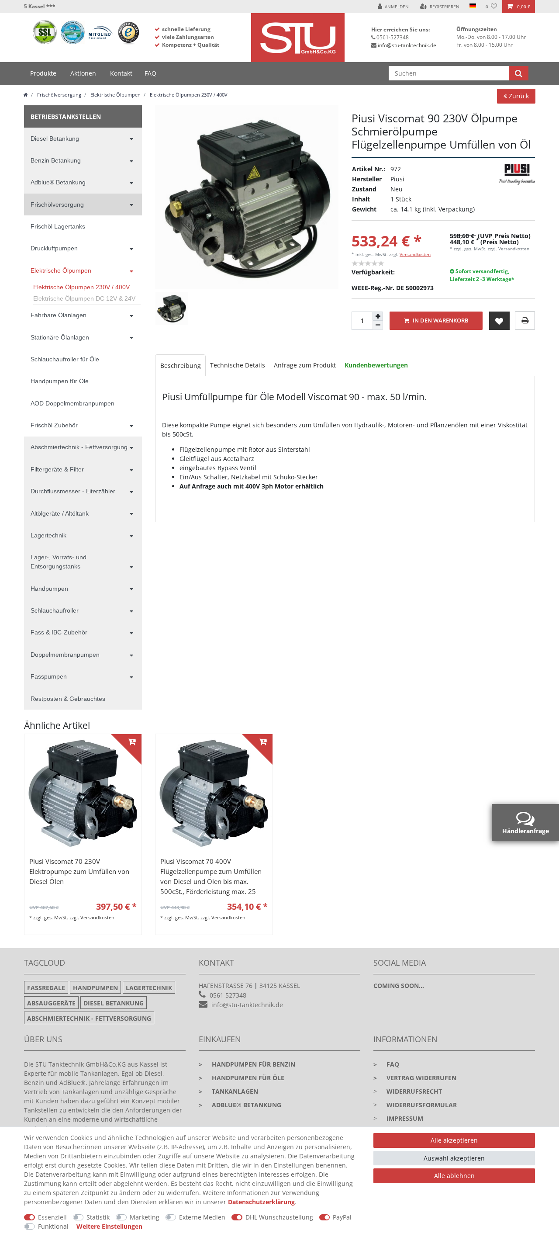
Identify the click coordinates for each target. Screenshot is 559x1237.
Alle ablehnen (454, 1175)
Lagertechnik (48, 535)
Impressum (404, 1118)
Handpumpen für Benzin (247, 1064)
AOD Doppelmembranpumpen (72, 403)
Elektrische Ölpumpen (115, 94)
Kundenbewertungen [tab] (376, 365)
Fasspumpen (49, 676)
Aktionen (83, 73)
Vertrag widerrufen (414, 1078)
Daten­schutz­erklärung (261, 1202)
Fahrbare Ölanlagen (58, 315)
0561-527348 (392, 37)
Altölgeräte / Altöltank (60, 513)
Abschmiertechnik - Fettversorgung (79, 447)
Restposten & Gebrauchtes (68, 698)
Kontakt (121, 73)
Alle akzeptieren (454, 1140)
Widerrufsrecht (414, 1091)
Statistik (98, 1217)
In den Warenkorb (440, 320)
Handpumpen (49, 588)
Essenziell (52, 1217)
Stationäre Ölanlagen (60, 337)
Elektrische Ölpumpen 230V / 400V (188, 94)
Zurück (518, 96)
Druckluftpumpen (54, 248)
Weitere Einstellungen (109, 1226)
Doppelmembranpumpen (65, 654)
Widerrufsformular (421, 1105)
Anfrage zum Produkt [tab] (305, 365)
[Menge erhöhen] (378, 316)
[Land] (472, 6)
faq (386, 1064)
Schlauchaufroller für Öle (65, 359)
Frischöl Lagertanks (58, 226)
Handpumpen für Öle (60, 381)
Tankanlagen (228, 1091)
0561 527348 (228, 995)
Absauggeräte (51, 1003)
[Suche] (518, 73)
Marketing (144, 1217)
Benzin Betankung (56, 160)
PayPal (342, 1217)
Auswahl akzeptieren (454, 1158)
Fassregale (46, 988)
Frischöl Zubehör (54, 425)
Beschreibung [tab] (180, 365)
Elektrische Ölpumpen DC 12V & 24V (84, 298)
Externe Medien (202, 1217)
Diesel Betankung (55, 138)
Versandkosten (415, 254)
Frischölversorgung (58, 94)
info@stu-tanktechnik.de (407, 45)
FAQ (150, 73)
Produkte (43, 73)
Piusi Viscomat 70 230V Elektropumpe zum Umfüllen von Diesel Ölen (79, 871)
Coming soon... (398, 985)
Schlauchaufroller (55, 610)
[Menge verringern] (378, 325)
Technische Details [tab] (237, 365)
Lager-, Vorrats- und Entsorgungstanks (58, 562)
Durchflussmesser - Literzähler (73, 491)
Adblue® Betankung (58, 182)
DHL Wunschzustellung (279, 1217)
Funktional (53, 1226)
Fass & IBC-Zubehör (59, 632)
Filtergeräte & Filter (57, 469)
